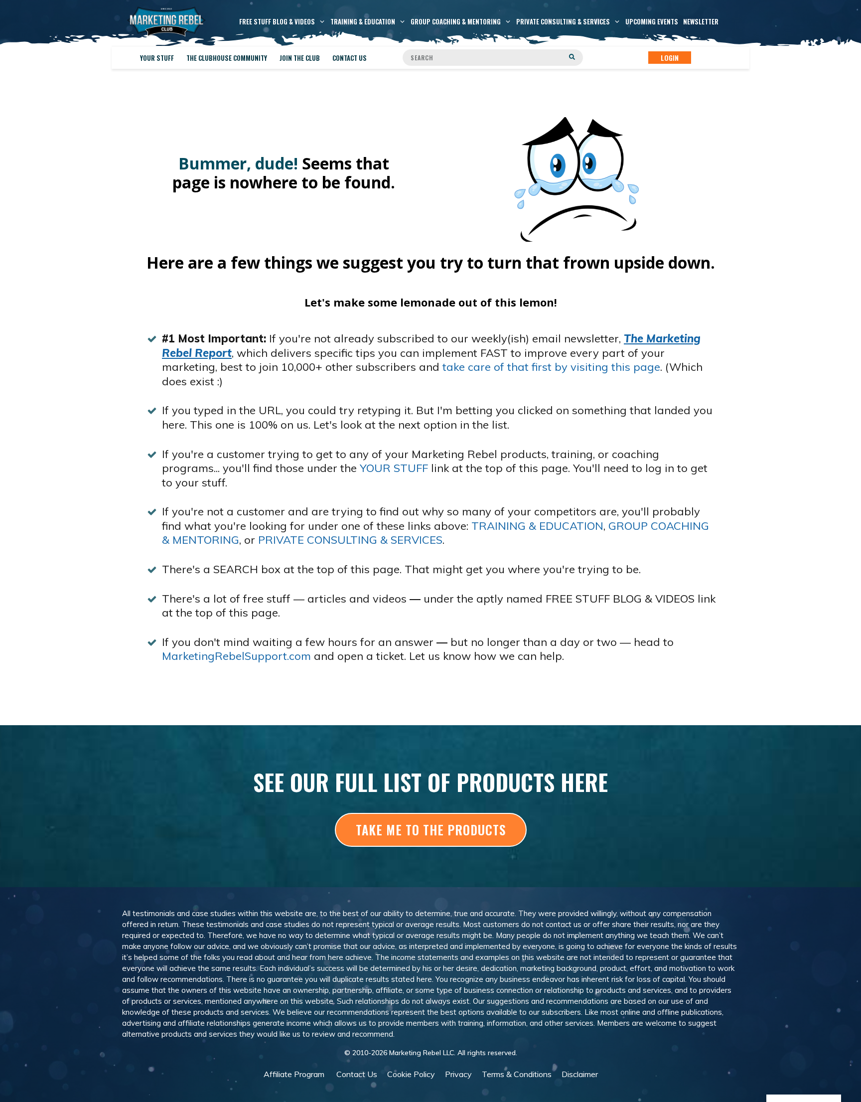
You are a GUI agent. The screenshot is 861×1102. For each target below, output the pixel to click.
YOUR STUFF (394, 468)
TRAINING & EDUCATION (537, 526)
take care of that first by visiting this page (551, 367)
